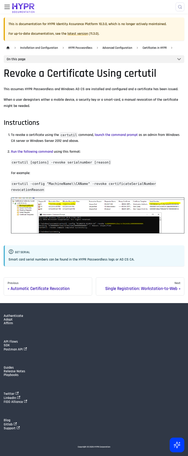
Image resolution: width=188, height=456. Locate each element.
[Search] (180, 7)
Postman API (13, 349)
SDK (7, 345)
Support (10, 428)
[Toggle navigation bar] (7, 6)
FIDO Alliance (13, 402)
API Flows (11, 342)
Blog (7, 420)
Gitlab (8, 424)
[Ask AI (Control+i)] (177, 445)
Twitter (9, 394)
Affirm (8, 323)
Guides (9, 368)
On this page (16, 59)
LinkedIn (10, 398)
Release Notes (14, 371)
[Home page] (8, 48)
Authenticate (13, 316)
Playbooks (11, 375)
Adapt (8, 319)
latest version (77, 33)
